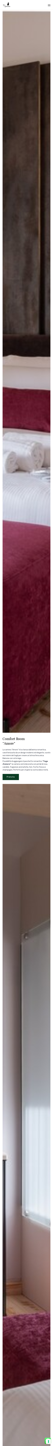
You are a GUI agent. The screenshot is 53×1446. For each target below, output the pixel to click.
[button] (11, 777)
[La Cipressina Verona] (7, 5)
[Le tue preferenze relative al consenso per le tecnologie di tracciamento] (48, 1441)
